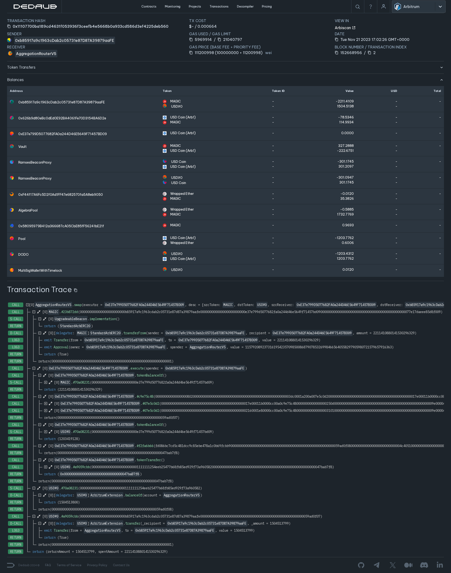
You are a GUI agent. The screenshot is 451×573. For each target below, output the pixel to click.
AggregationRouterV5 (36, 53)
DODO (23, 254)
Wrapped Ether (182, 194)
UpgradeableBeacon (71, 319)
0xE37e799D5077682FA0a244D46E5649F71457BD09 (62, 134)
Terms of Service (69, 565)
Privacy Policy (97, 565)
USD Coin (178, 162)
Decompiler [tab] (245, 6)
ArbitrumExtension (106, 495)
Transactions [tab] (219, 6)
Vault (22, 147)
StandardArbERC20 (75, 326)
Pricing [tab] (267, 6)
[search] (358, 7)
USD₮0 (177, 106)
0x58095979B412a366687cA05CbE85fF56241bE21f (61, 226)
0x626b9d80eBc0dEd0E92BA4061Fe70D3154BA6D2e (62, 118)
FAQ (48, 565)
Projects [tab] (195, 6)
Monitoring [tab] (173, 6)
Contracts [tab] (148, 6)
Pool (21, 239)
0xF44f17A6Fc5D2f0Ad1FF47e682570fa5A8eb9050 (60, 194)
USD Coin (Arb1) (183, 117)
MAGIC (175, 101)
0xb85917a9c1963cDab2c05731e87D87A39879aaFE (64, 40)
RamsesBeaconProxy (35, 162)
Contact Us (121, 565)
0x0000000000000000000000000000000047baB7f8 (99, 474)
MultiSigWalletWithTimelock (40, 270)
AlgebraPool (28, 210)
